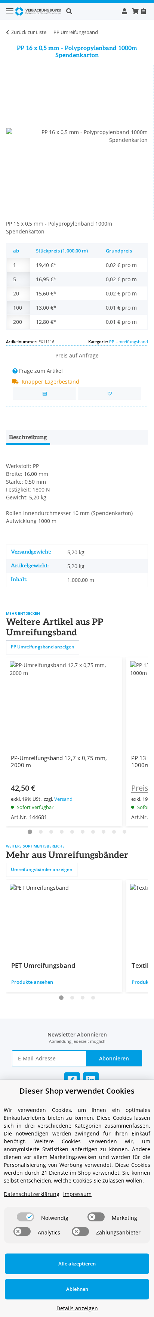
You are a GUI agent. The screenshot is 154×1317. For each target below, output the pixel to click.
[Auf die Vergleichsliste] (44, 393)
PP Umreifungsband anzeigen (42, 647)
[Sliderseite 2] (41, 832)
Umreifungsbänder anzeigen (42, 869)
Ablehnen (77, 1289)
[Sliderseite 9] (103, 832)
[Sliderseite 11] (124, 832)
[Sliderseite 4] (62, 832)
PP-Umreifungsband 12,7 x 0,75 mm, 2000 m (59, 761)
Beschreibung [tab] (28, 437)
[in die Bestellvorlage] (109, 393)
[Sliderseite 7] (82, 832)
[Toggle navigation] (9, 7)
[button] (92, 11)
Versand (63, 799)
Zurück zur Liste (28, 32)
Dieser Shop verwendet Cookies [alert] (77, 1091)
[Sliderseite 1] (30, 832)
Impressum (77, 1193)
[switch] (25, 1216)
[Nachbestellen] (143, 11)
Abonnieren (114, 1058)
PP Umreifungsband (128, 341)
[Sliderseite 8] (93, 832)
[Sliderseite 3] (51, 832)
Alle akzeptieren (77, 1263)
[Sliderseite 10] (114, 832)
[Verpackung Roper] (39, 11)
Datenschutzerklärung (31, 1193)
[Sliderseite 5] (72, 832)
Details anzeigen (77, 1308)
